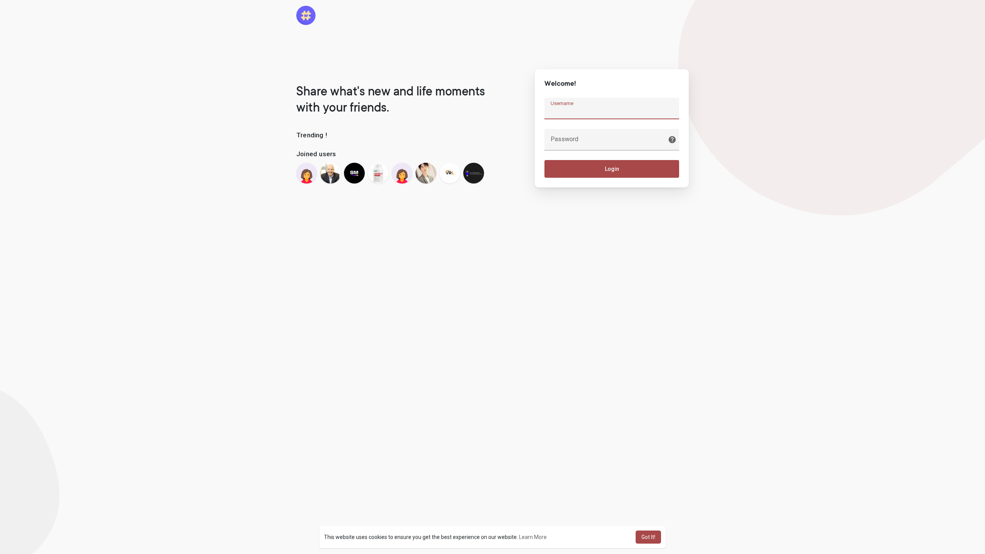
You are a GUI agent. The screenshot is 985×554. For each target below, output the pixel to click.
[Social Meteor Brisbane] (354, 173)
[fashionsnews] (402, 173)
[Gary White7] (378, 173)
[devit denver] (426, 173)
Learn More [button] (533, 537)
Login (612, 169)
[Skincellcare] (306, 173)
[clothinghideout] (473, 173)
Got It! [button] (648, 537)
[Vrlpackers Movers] (449, 173)
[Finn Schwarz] (330, 173)
